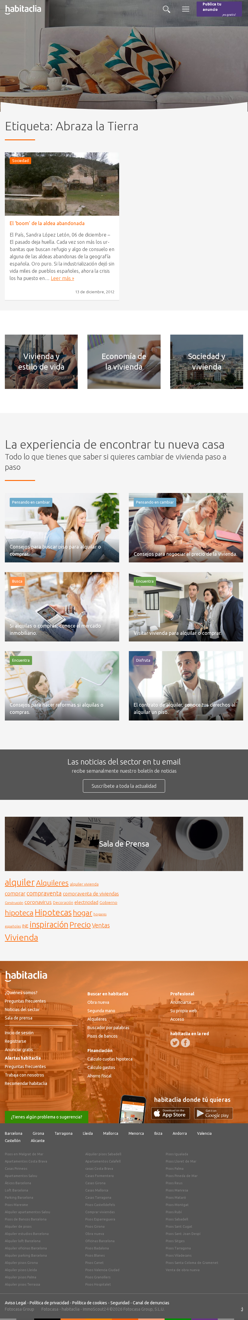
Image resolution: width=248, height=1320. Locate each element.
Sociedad (20, 160)
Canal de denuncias (151, 1302)
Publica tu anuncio (219, 9)
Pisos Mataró (176, 1197)
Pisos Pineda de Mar (181, 1176)
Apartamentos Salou (21, 1176)
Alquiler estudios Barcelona (27, 1234)
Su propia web (183, 1010)
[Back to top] (234, 1306)
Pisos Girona (95, 1226)
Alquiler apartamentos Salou (27, 1212)
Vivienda (21, 937)
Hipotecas (53, 912)
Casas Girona (95, 1183)
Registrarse (15, 1041)
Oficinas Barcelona (100, 1241)
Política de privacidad (49, 1302)
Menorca (136, 1133)
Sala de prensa (18, 1018)
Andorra (180, 1133)
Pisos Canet (94, 1262)
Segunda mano (101, 1010)
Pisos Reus (174, 1183)
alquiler (20, 882)
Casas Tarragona (98, 1197)
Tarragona (63, 1133)
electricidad (86, 902)
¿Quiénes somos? (21, 992)
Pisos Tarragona (178, 1248)
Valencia (204, 1133)
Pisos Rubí (174, 1212)
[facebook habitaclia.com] (185, 1043)
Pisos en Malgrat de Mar (24, 1154)
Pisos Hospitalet (98, 1284)
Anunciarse (180, 1002)
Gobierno (108, 902)
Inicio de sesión (19, 1032)
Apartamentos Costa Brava (26, 1161)
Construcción (14, 903)
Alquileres (52, 883)
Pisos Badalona (97, 1248)
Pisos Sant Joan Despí (183, 1234)
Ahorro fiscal (99, 1075)
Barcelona (13, 1133)
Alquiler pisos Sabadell (103, 1154)
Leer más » (62, 278)
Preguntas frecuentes (25, 1001)
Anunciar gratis (19, 1049)
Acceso (177, 1019)
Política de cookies (89, 1302)
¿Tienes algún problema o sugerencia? (46, 1117)
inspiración (49, 924)
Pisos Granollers (97, 1277)
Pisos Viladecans (178, 1255)
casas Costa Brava (99, 1168)
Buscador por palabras (108, 1027)
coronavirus (38, 902)
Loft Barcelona (16, 1190)
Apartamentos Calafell (103, 1161)
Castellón (13, 1141)
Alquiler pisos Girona (21, 1262)
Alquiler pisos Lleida (21, 1270)
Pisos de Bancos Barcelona (26, 1219)
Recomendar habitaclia (26, 1083)
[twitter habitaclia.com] (174, 1043)
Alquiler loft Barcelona (23, 1241)
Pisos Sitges (175, 1241)
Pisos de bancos (102, 1036)
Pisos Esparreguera (100, 1219)
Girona (38, 1133)
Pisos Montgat (177, 1205)
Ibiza (158, 1133)
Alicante (38, 1141)
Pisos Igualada (177, 1154)
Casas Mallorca (96, 1190)
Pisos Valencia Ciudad (102, 1270)
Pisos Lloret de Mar (181, 1161)
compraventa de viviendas (91, 893)
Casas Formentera (99, 1176)
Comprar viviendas (100, 1212)
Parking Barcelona (19, 1197)
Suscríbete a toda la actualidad (124, 786)
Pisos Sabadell (177, 1219)
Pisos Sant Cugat (179, 1226)
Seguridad (119, 1302)
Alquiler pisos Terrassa (22, 1284)
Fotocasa (49, 1309)
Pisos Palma (175, 1168)
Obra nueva (98, 1002)
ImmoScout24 (96, 1309)
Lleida (88, 1133)
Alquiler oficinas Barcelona (26, 1248)
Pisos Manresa (177, 1190)
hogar (82, 912)
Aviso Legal (15, 1302)
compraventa (44, 893)
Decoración (63, 902)
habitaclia (71, 1309)
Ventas (101, 925)
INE (25, 926)
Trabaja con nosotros (24, 1075)
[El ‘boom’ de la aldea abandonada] (62, 184)
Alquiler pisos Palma (20, 1277)
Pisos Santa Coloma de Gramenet (192, 1262)
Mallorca (110, 1133)
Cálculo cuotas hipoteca (109, 1059)
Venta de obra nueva (183, 1270)
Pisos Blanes (95, 1255)
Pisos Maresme (16, 1205)
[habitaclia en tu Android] (213, 1117)
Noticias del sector (22, 1009)
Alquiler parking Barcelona (26, 1255)
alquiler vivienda (84, 884)
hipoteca (19, 912)
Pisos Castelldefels (100, 1205)
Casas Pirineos (16, 1168)
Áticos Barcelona (18, 1183)
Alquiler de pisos (18, 1226)
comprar (15, 893)
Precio (80, 924)
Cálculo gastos (101, 1067)
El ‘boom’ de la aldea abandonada (47, 223)
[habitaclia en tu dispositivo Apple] (172, 1117)
